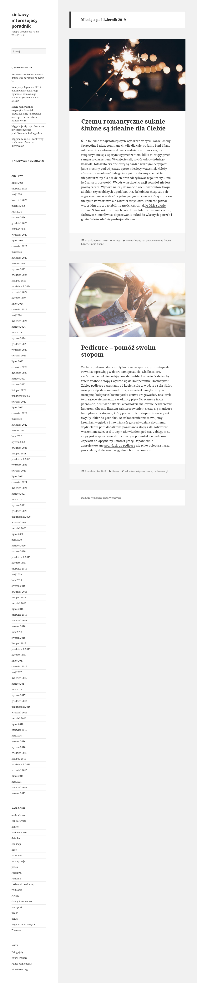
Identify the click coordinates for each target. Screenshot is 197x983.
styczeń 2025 (19, 269)
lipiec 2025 (17, 240)
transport (17, 907)
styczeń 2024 (19, 338)
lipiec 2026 (17, 182)
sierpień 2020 (19, 528)
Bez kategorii (19, 821)
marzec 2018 (19, 626)
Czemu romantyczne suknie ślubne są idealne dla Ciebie (123, 124)
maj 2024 (17, 315)
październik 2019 (21, 557)
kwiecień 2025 (19, 257)
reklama (16, 878)
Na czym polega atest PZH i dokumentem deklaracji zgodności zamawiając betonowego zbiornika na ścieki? (26, 94)
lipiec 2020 (17, 534)
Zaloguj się (17, 952)
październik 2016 (21, 706)
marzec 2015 (19, 793)
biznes (15, 826)
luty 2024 (17, 332)
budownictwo (19, 832)
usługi (15, 918)
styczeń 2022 (19, 442)
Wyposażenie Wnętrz (23, 924)
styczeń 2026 (19, 217)
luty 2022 (17, 436)
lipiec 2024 (17, 303)
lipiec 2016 (17, 724)
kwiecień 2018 (19, 620)
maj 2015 (17, 781)
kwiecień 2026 (19, 200)
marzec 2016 (19, 741)
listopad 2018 (19, 597)
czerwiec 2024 (19, 309)
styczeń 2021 (19, 505)
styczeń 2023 (19, 384)
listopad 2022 (19, 390)
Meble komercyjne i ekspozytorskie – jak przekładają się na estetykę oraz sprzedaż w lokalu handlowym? (26, 113)
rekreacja (17, 890)
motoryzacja (18, 861)
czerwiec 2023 (19, 367)
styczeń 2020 (19, 551)
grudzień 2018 (19, 591)
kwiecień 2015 (19, 787)
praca (15, 867)
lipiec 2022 (17, 407)
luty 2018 (17, 632)
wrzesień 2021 (19, 465)
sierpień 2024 (19, 298)
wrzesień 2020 (19, 522)
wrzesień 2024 (19, 292)
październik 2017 (21, 649)
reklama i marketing (23, 884)
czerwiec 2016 (19, 729)
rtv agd (15, 895)
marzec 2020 (19, 545)
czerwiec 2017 (19, 666)
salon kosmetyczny (135, 471)
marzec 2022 (19, 430)
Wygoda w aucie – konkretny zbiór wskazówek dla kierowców (27, 142)
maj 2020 (17, 539)
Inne (14, 849)
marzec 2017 (19, 683)
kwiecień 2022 (19, 424)
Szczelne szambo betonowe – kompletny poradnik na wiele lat (28, 78)
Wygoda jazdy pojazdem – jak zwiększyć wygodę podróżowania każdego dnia (28, 130)
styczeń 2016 (19, 747)
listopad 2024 (19, 280)
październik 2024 (21, 286)
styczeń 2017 (19, 695)
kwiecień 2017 (19, 678)
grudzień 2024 (19, 274)
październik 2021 (21, 459)
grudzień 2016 (19, 701)
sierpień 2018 (19, 603)
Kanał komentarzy (22, 963)
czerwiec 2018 (19, 614)
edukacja (17, 844)
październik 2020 (21, 516)
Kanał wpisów (19, 958)
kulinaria (17, 855)
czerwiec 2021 (19, 482)
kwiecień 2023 (19, 372)
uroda (15, 913)
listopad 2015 (19, 758)
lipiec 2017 (17, 660)
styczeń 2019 (19, 586)
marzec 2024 (19, 326)
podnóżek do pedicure (119, 445)
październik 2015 (21, 764)
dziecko (16, 838)
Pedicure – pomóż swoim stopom (118, 350)
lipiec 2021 (17, 476)
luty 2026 (17, 211)
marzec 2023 (19, 378)
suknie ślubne (96, 244)
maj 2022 (17, 419)
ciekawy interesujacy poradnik (25, 20)
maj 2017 (17, 672)
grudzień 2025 (19, 223)
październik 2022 (21, 396)
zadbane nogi (161, 471)
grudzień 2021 (19, 447)
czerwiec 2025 (19, 246)
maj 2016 (17, 735)
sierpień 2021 (19, 470)
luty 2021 (17, 499)
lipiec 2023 (17, 361)
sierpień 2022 (19, 401)
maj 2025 (17, 252)
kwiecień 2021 (19, 488)
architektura (19, 815)
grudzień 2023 (19, 344)
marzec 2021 (19, 493)
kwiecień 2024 (19, 321)
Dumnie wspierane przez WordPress (101, 497)
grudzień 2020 (19, 511)
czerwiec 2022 (19, 413)
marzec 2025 (19, 263)
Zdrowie (16, 930)
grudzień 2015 (19, 753)
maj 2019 (17, 574)
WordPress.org (20, 969)
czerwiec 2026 (19, 188)
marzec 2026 (19, 206)
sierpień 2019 (19, 563)
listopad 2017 (19, 643)
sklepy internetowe (22, 901)
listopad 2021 (19, 453)
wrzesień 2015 (19, 770)
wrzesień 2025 (19, 234)
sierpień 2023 (19, 355)
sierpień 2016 (19, 718)
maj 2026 (17, 194)
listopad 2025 (19, 229)
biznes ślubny (133, 240)
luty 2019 (17, 580)
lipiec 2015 (17, 776)
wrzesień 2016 (19, 712)
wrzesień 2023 (19, 349)
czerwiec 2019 (19, 568)
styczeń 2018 (19, 637)
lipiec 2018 (17, 609)
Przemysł (17, 872)
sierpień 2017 (19, 655)
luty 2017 (17, 689)
